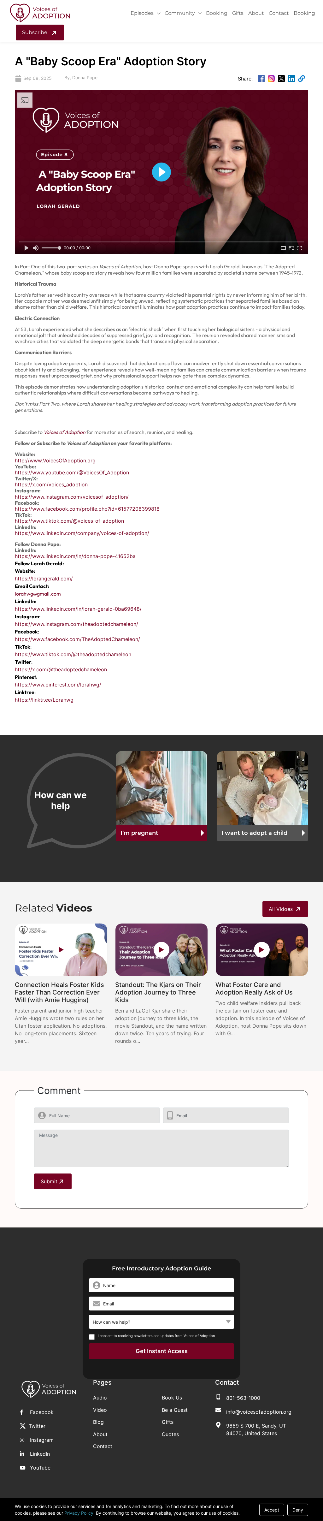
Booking (216, 13)
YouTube (40, 1468)
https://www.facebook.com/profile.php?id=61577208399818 (87, 509)
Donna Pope (84, 77)
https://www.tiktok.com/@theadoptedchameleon (73, 654)
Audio (100, 1397)
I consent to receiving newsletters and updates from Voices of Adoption (156, 1336)
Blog (98, 1422)
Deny (297, 1509)
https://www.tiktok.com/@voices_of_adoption (69, 521)
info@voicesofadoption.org (258, 1412)
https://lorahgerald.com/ (44, 578)
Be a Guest (175, 1410)
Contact (279, 13)
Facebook (42, 1412)
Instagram (42, 1440)
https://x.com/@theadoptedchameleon (61, 669)
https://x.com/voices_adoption (51, 484)
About (256, 13)
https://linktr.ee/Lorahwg (44, 700)
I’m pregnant (139, 832)
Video (100, 1410)
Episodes (142, 13)
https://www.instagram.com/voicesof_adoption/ (72, 497)
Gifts (238, 13)
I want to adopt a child (254, 832)
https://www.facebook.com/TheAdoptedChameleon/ (77, 639)
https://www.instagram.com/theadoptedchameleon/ (76, 624)
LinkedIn (40, 1454)
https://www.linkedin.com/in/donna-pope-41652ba (75, 556)
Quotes (170, 1434)
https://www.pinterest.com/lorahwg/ (58, 684)
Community (180, 13)
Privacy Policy (78, 1513)
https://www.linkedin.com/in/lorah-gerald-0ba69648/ (78, 609)
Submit (49, 1181)
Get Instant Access (162, 1351)
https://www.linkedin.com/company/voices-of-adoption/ (82, 533)
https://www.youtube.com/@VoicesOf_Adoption (72, 472)
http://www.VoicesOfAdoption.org (55, 460)
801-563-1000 (243, 1398)
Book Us (172, 1397)
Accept (271, 1509)
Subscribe (35, 32)
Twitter (37, 1426)
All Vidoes (281, 909)
